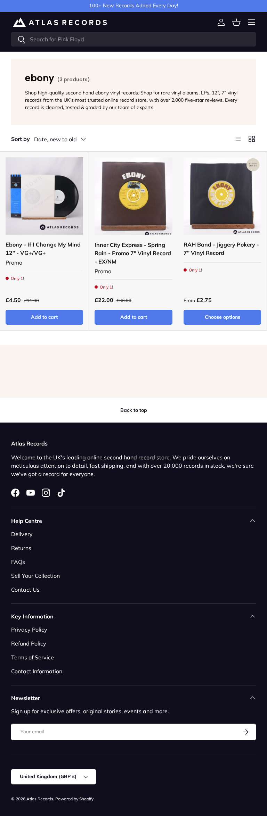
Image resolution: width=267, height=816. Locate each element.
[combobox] (133, 39)
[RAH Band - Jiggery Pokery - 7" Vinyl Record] (222, 196)
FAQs (18, 561)
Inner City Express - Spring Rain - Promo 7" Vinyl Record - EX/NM (133, 253)
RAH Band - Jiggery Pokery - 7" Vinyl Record (221, 248)
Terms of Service (32, 657)
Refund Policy (28, 643)
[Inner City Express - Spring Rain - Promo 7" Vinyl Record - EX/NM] (133, 196)
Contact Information (36, 671)
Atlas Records (39, 798)
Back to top (133, 410)
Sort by (20, 138)
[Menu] (251, 22)
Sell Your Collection (35, 575)
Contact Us (25, 589)
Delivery (22, 534)
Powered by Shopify (74, 798)
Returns (21, 547)
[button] (236, 22)
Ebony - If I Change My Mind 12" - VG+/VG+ (43, 248)
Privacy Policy (29, 629)
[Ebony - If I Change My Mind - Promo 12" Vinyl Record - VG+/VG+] (44, 196)
